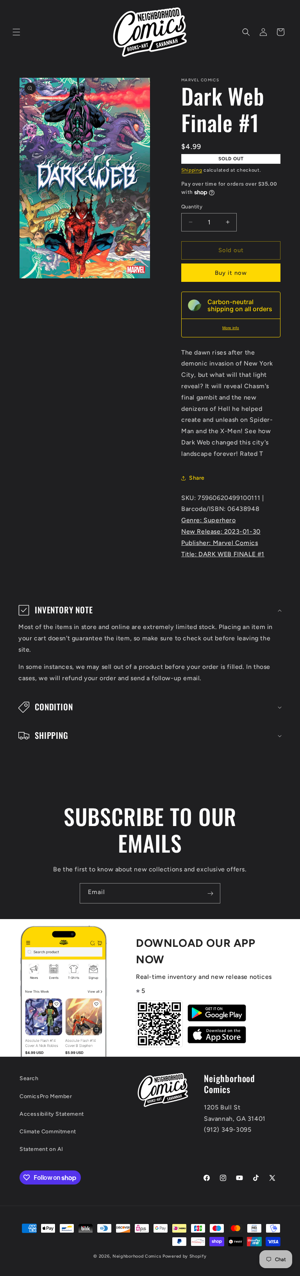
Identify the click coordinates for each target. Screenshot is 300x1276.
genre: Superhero (208, 520)
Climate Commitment (48, 1131)
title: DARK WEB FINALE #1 (222, 554)
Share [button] (197, 478)
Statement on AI (41, 1149)
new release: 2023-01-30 (221, 531)
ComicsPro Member (46, 1096)
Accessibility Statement (52, 1114)
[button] (16, 32)
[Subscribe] (210, 893)
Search (29, 1078)
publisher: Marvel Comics (219, 543)
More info (230, 328)
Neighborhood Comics (136, 1256)
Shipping (191, 170)
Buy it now (231, 272)
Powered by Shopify (184, 1256)
